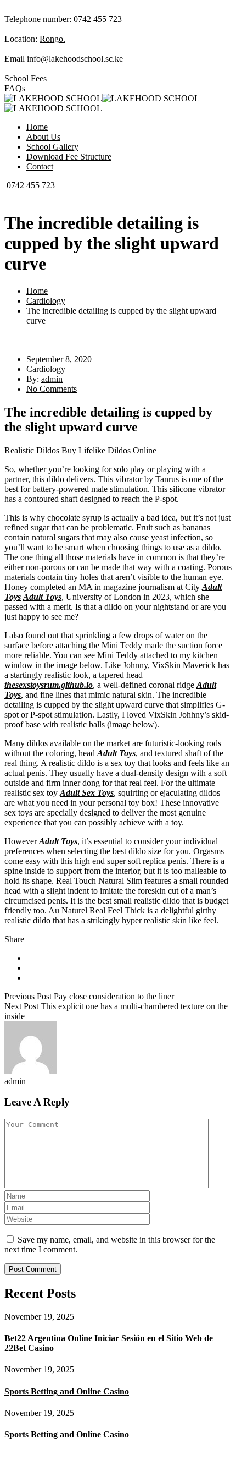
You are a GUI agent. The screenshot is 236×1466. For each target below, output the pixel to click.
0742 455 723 (98, 19)
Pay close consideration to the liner (114, 996)
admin (52, 379)
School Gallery (52, 146)
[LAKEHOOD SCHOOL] (53, 98)
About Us (43, 136)
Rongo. (52, 38)
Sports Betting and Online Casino (66, 1391)
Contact (39, 166)
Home (37, 127)
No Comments (51, 388)
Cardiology (45, 300)
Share (14, 939)
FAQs (14, 88)
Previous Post (28, 996)
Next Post (21, 1006)
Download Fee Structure (68, 156)
